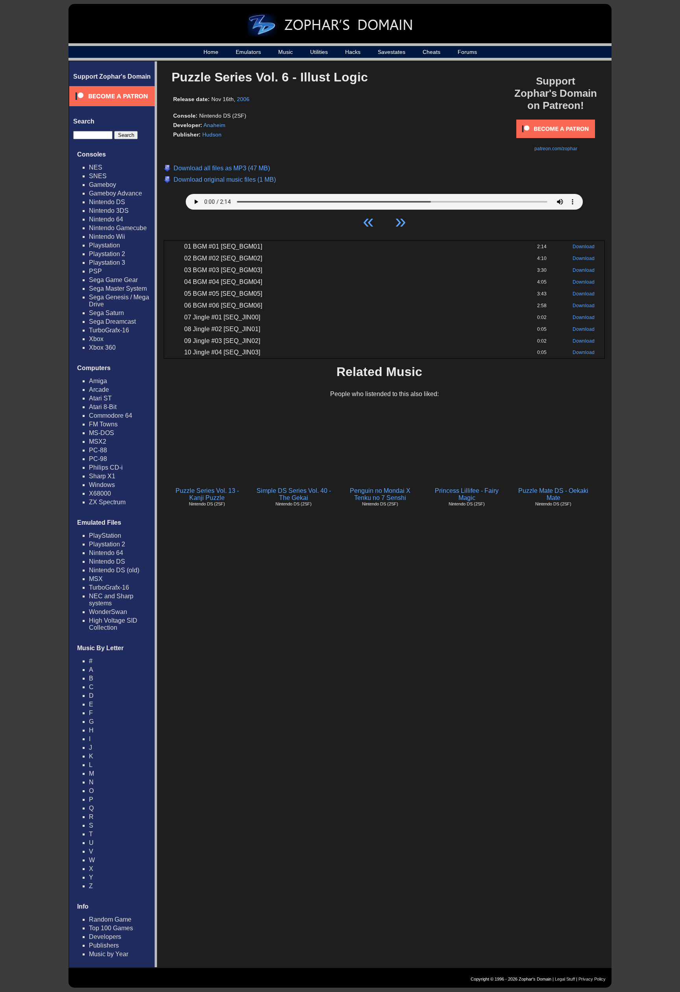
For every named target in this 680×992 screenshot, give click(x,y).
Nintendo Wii (107, 236)
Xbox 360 (102, 347)
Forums (467, 52)
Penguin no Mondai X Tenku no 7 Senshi (380, 494)
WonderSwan (108, 611)
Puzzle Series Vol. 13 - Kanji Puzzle (207, 494)
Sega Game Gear (113, 280)
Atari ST (100, 398)
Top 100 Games (111, 928)
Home (210, 52)
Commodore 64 (110, 415)
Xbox (96, 339)
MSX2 (97, 441)
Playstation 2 (107, 254)
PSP (95, 271)
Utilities (319, 52)
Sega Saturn (106, 313)
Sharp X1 (102, 476)
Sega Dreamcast (112, 321)
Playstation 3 (107, 262)
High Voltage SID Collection (113, 624)
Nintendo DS (107, 202)
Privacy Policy (592, 979)
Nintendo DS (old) (114, 570)
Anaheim (214, 125)
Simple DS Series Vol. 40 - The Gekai (294, 494)
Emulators (248, 52)
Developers (105, 936)
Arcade (99, 389)
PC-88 (98, 450)
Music (285, 52)
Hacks (352, 52)
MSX (96, 578)
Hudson (212, 134)
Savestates (391, 52)
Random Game (110, 919)
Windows (102, 484)
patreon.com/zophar (555, 148)
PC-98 (98, 458)
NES (95, 167)
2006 (243, 99)
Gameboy (102, 184)
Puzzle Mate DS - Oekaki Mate (553, 494)
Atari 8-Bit (102, 407)
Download (584, 246)
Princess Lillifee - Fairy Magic (467, 494)
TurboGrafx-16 (109, 330)
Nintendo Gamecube (118, 228)
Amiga (98, 381)
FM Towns (103, 424)
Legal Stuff (565, 979)
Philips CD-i (106, 467)
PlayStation (105, 535)
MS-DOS (101, 433)
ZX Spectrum (107, 502)
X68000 (100, 493)
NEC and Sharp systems (111, 600)
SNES (98, 176)
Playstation (104, 245)
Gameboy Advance (115, 193)
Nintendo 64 (106, 219)
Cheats (431, 52)
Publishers (104, 945)
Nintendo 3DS (109, 210)
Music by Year (108, 954)
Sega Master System (118, 288)
